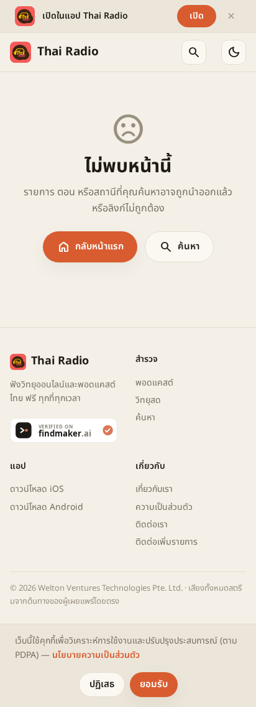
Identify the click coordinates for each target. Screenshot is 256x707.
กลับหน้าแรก (90, 247)
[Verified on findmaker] (65, 430)
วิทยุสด (148, 400)
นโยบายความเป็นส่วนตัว (96, 655)
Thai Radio (68, 52)
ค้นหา (179, 247)
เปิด (197, 15)
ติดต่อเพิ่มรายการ (166, 541)
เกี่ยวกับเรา (154, 489)
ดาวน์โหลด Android (46, 507)
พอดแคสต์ (154, 382)
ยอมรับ (154, 684)
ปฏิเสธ (101, 684)
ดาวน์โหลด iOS (37, 489)
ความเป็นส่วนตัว (164, 507)
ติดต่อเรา (151, 524)
